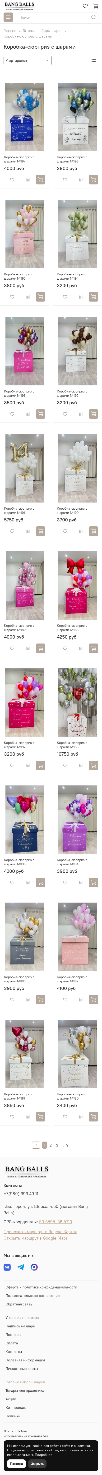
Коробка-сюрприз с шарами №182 (72, 979)
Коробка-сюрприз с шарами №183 (19, 979)
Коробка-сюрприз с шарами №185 (19, 862)
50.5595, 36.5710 (55, 1221)
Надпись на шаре (20, 1326)
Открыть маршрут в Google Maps (36, 1238)
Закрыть (37, 1464)
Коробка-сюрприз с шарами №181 (19, 1096)
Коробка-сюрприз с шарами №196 (72, 159)
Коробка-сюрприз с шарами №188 (72, 627)
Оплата (11, 1343)
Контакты (13, 1351)
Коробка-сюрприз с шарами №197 (19, 159)
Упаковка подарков (22, 1317)
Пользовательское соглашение (32, 1295)
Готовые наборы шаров (42, 30)
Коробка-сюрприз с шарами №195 (19, 276)
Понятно (16, 1464)
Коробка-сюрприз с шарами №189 (19, 627)
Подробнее (43, 1455)
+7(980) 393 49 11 (21, 1193)
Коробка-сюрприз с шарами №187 (19, 745)
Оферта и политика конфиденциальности (41, 1287)
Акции (10, 1399)
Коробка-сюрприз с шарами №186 (72, 745)
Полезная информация (25, 1360)
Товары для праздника (24, 1390)
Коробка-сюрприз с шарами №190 (72, 510)
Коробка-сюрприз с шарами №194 (72, 276)
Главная (10, 30)
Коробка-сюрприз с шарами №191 (19, 510)
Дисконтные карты (21, 1368)
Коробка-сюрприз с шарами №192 (72, 393)
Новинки (12, 1416)
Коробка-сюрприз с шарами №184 (72, 862)
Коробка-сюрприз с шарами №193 (19, 393)
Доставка (13, 1334)
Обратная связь (18, 1304)
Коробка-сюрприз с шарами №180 (72, 1096)
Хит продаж (15, 1407)
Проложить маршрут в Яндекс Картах (40, 1231)
